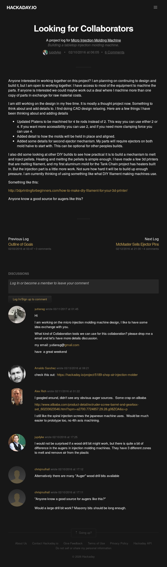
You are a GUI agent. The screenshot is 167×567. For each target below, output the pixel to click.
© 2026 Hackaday (83, 557)
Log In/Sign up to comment (30, 299)
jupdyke (55, 52)
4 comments (151, 249)
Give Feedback (73, 543)
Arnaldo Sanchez (45, 368)
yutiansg (40, 309)
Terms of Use (96, 543)
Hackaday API (143, 543)
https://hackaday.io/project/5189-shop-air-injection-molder (97, 374)
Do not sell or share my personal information (83, 548)
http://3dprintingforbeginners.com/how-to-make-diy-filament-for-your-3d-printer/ (68, 190)
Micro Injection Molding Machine (96, 40)
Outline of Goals (20, 244)
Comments (114, 52)
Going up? (85, 532)
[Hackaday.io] (21, 7)
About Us (21, 543)
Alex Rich (40, 391)
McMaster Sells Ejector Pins (137, 244)
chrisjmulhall (42, 469)
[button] (155, 7)
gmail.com (72, 344)
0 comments (43, 249)
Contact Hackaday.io (45, 543)
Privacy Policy (119, 543)
